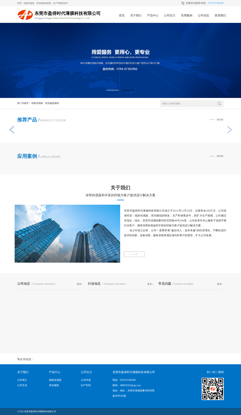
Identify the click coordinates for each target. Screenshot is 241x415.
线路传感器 (37, 103)
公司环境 (86, 380)
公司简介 (22, 380)
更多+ (80, 284)
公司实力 (169, 15)
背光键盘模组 (52, 103)
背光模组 (54, 385)
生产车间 (86, 385)
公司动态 (203, 15)
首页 (122, 15)
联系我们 (220, 15)
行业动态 (94, 283)
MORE (220, 119)
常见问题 (164, 283)
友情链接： (27, 359)
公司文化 (22, 385)
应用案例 (186, 15)
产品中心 (152, 15)
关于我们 (135, 15)
